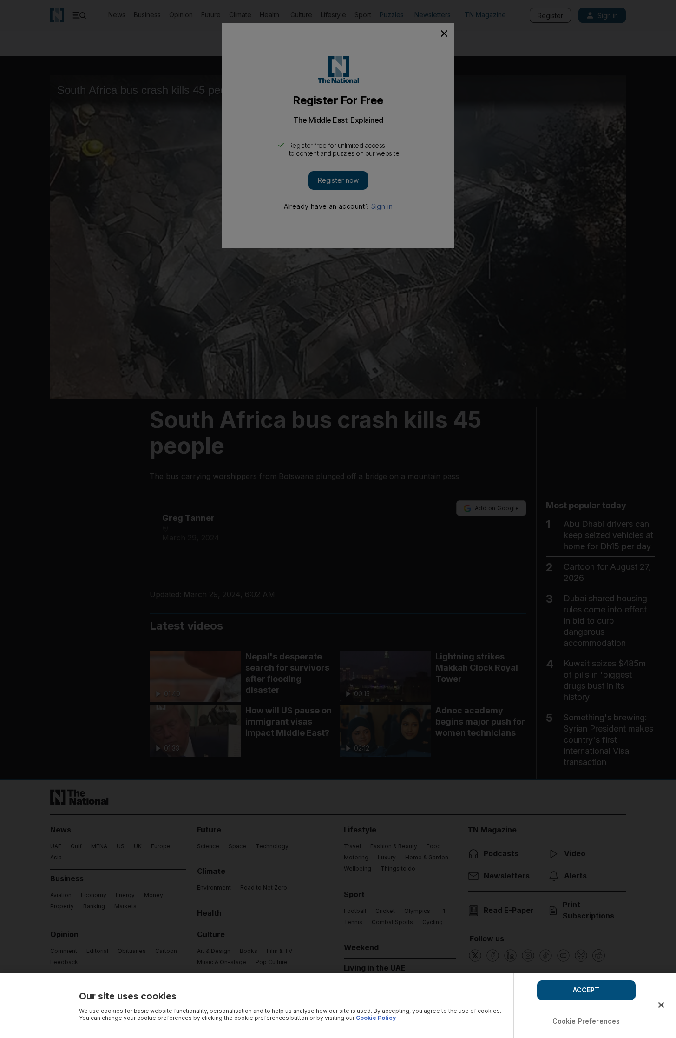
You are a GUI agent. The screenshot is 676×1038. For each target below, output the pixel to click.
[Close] (661, 1005)
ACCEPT (586, 990)
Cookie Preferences (586, 1021)
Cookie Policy (376, 1017)
